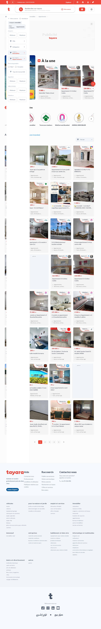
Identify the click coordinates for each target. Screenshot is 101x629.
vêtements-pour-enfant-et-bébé (58, 550)
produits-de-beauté (55, 540)
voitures (8, 508)
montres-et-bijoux (55, 538)
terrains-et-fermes (78, 525)
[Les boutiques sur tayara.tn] (77, 2)
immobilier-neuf (10, 536)
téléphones (76, 547)
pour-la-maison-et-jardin (37, 503)
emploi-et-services (57, 503)
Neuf (11, 67)
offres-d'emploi (54, 511)
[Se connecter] (91, 9)
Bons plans (45, 490)
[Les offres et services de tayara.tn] (93, 2)
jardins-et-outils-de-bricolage (36, 506)
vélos (7, 575)
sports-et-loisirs (10, 565)
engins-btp (9, 520)
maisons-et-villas (77, 508)
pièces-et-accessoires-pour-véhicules (16, 525)
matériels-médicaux (33, 538)
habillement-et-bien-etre (59, 533)
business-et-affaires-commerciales (37, 540)
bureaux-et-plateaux (78, 520)
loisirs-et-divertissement (15, 560)
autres (30, 560)
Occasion (20, 67)
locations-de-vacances (79, 516)
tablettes (75, 554)
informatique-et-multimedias (83, 533)
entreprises (32, 533)
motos (8, 506)
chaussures (53, 547)
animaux (8, 570)
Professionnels (28, 479)
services (52, 513)
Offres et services (47, 487)
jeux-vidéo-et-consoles (79, 552)
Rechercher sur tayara (48, 484)
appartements (76, 518)
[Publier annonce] (82, 9)
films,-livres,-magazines (12, 572)
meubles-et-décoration (34, 511)
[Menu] (12, 2)
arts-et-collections (11, 567)
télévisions (75, 545)
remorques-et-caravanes (13, 513)
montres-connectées (78, 540)
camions (8, 527)
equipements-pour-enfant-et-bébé (59, 536)
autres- (30, 563)
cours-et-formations (55, 508)
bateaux (8, 523)
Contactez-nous (29, 476)
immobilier (76, 503)
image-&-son (76, 536)
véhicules (9, 503)
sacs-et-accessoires (55, 545)
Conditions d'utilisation (31, 482)
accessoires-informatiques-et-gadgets (83, 550)
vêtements (53, 543)
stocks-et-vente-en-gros (34, 543)
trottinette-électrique (12, 563)
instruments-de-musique (13, 577)
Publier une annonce (48, 476)
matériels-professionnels (35, 536)
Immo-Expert (12, 489)
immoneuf (10, 533)
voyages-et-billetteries (12, 579)
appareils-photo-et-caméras (80, 543)
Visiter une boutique (48, 479)
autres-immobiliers (78, 523)
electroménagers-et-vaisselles (36, 508)
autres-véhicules (10, 518)
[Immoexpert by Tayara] (83, 2)
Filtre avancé (67, 9)
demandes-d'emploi (55, 506)
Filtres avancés (46, 482)
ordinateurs (76, 538)
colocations (76, 506)
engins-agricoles (10, 516)
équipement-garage (11, 511)
